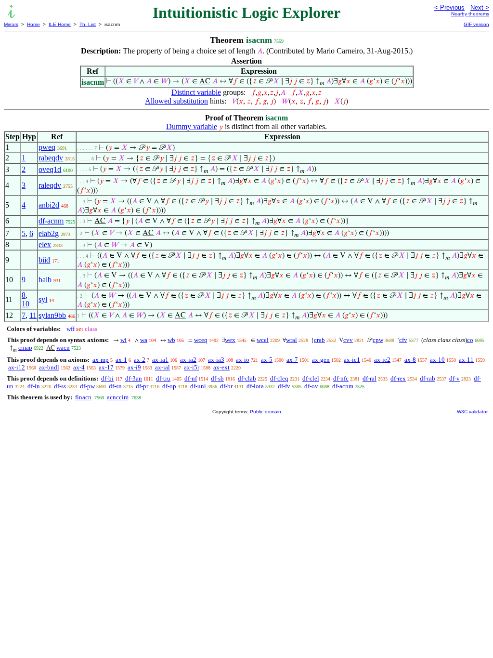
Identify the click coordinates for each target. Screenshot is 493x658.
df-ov (311, 386)
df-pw (87, 386)
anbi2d (49, 205)
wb (171, 339)
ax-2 (139, 359)
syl (43, 299)
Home (33, 24)
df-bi (107, 378)
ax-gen (321, 359)
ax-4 (79, 367)
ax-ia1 (160, 359)
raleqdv (50, 185)
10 (25, 304)
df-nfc (341, 378)
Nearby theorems (470, 13)
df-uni (198, 386)
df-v (454, 378)
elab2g (49, 233)
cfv (403, 339)
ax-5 (266, 359)
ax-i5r (191, 367)
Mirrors (11, 24)
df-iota (255, 386)
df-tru (163, 378)
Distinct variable (196, 92)
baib (45, 280)
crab (319, 339)
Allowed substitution (176, 101)
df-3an (133, 378)
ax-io (242, 359)
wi (123, 339)
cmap (25, 347)
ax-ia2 (188, 359)
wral (291, 339)
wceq (201, 339)
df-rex (398, 378)
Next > (479, 7)
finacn (83, 397)
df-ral (369, 378)
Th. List (87, 24)
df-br (226, 386)
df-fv (284, 386)
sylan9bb (52, 315)
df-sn (115, 386)
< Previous (449, 7)
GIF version (476, 24)
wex (230, 339)
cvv (348, 339)
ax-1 (121, 359)
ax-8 (410, 359)
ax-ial (162, 367)
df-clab (247, 378)
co (470, 339)
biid (44, 260)
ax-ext (221, 367)
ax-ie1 (352, 359)
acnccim (118, 397)
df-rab (427, 378)
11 (33, 315)
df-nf (190, 378)
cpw (378, 339)
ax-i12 (16, 367)
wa (143, 339)
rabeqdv (51, 158)
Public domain (265, 411)
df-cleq (279, 378)
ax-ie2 (382, 359)
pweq (47, 147)
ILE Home (60, 24)
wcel (263, 339)
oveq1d (50, 169)
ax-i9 (134, 367)
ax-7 (292, 359)
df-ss (60, 386)
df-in (33, 386)
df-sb (217, 378)
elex (45, 244)
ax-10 (437, 359)
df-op (169, 386)
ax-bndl (49, 367)
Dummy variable (191, 126)
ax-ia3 (216, 359)
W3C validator (472, 411)
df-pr (142, 386)
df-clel (310, 378)
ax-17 (106, 367)
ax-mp (100, 359)
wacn (63, 347)
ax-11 (466, 359)
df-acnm (51, 221)
